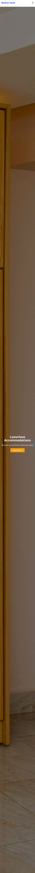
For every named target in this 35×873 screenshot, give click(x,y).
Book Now (17, 451)
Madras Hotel (8, 2)
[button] (33, 443)
